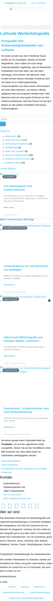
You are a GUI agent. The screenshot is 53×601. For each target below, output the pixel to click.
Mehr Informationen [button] (10, 461)
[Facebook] (3, 506)
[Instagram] (17, 506)
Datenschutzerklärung (13, 592)
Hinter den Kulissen (14, 151)
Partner (12, 587)
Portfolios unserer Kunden (18, 159)
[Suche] (3, 124)
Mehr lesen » (9, 207)
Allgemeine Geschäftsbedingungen (26, 598)
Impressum (39, 587)
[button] (26, 27)
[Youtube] (23, 506)
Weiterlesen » (10, 285)
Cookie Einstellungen (39, 592)
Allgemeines (11, 136)
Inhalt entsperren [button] (9, 465)
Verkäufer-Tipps (12, 162)
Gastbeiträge (11, 147)
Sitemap (25, 587)
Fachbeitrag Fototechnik (17, 144)
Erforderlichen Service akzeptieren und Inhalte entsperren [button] (24, 470)
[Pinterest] (30, 506)
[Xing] (37, 506)
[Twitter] (10, 506)
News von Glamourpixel (16, 155)
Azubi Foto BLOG (13, 140)
